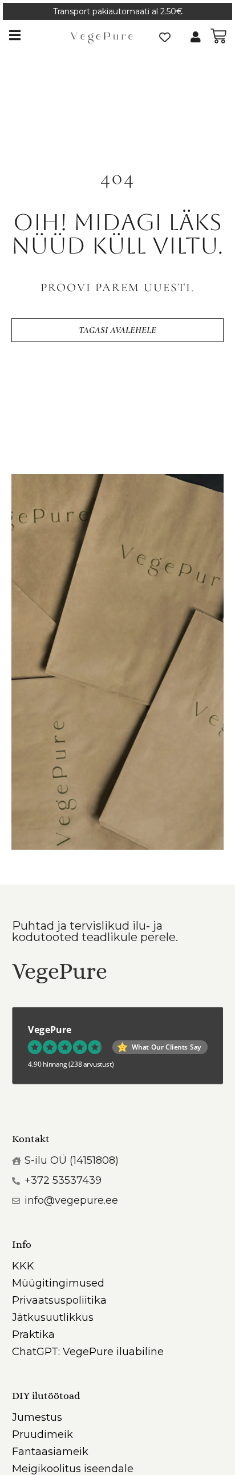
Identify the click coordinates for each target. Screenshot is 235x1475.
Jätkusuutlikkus (53, 1317)
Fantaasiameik (50, 1451)
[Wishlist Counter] (165, 37)
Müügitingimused (58, 1283)
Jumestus (37, 1417)
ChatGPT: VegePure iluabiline (88, 1351)
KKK (23, 1266)
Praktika (33, 1334)
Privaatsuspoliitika (59, 1300)
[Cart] (218, 36)
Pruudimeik (42, 1434)
